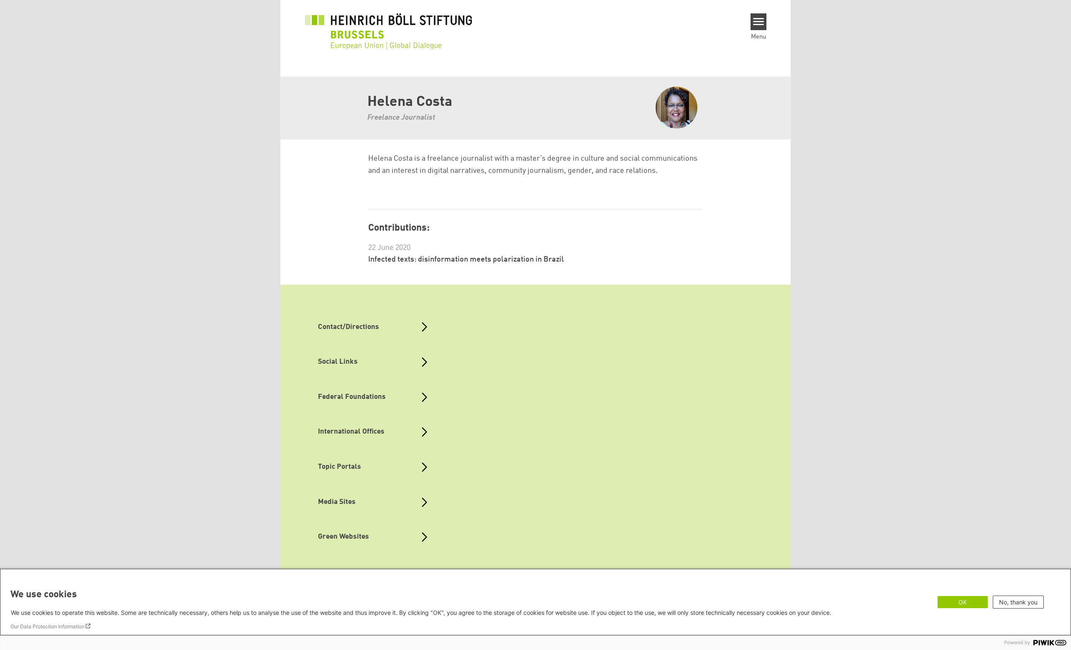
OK (962, 602)
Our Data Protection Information (47, 626)
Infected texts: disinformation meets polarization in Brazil (466, 259)
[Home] (388, 26)
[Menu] (759, 21)
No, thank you (1018, 602)
